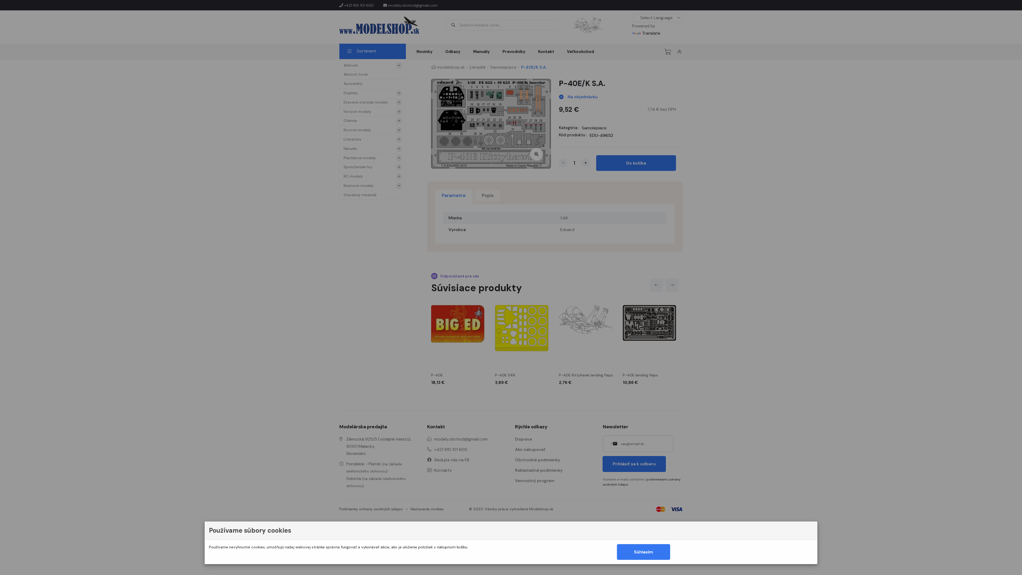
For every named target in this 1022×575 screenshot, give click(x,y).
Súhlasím (643, 552)
